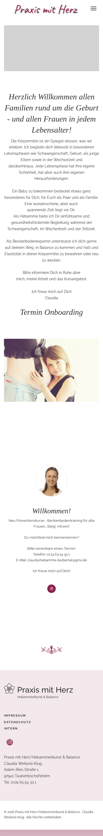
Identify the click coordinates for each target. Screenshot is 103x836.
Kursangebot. (75, 279)
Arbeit (43, 279)
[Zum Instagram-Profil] (10, 742)
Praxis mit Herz (45, 9)
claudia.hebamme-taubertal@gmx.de (57, 560)
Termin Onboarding (51, 312)
